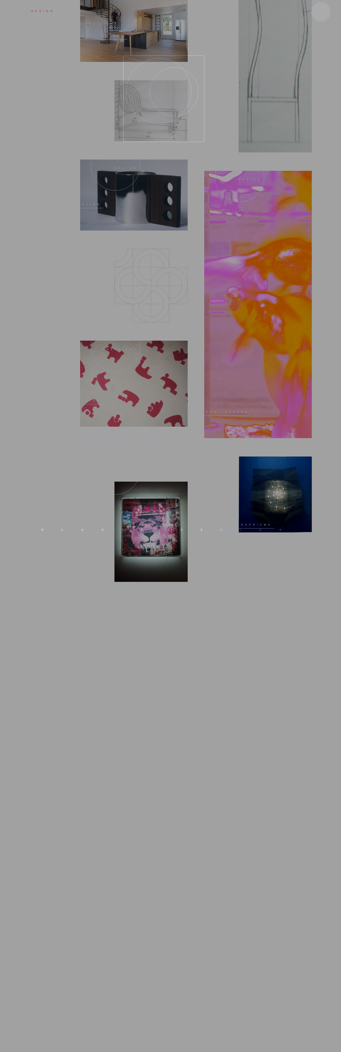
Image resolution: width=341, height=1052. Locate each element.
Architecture (101, 302)
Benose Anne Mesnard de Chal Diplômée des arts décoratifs (57, 17)
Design (126, 33)
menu (322, 11)
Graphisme (120, 214)
